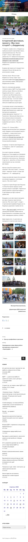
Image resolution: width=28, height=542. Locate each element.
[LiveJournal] (6, 320)
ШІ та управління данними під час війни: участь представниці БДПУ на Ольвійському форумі (13, 444)
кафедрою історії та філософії (10, 60)
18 (7, 504)
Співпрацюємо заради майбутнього (11, 431)
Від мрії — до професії (8, 411)
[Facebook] (3, 320)
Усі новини (7, 328)
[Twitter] (4, 320)
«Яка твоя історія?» (11, 209)
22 (20, 504)
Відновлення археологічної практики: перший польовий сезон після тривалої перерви (12, 418)
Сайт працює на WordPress (9, 538)
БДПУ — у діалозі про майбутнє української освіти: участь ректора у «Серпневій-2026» (12, 378)
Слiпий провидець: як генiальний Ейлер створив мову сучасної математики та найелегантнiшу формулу (12, 404)
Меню (14, 14)
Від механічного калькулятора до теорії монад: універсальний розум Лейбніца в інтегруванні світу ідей (13, 460)
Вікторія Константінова (15, 137)
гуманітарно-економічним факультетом (12, 58)
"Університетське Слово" (11, 3)
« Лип (7, 515)
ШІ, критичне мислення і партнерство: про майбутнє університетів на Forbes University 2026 (13, 370)
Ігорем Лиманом (19, 79)
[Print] (8, 320)
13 (14, 500)
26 (11, 508)
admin (12, 38)
